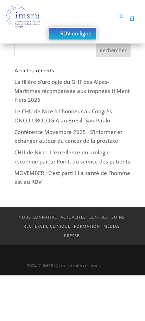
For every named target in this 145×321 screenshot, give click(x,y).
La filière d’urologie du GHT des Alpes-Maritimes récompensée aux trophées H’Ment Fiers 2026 (72, 90)
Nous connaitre (38, 217)
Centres (98, 217)
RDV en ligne (76, 33)
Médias (111, 226)
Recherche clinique (47, 226)
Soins (118, 217)
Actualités (73, 217)
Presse (72, 235)
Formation (87, 226)
